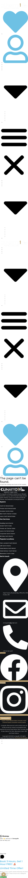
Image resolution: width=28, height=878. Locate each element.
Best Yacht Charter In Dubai (8, 514)
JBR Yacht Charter (5, 546)
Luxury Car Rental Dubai (13, 117)
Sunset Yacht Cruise (11, 113)
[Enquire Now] (3, 874)
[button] (14, 151)
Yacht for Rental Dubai (6, 506)
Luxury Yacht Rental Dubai (7, 516)
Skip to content (4, 1)
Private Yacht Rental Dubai (8, 508)
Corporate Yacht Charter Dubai (15, 118)
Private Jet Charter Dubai (13, 115)
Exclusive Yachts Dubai (6, 511)
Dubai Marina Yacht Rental (8, 548)
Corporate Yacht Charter (7, 534)
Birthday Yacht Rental (6, 536)
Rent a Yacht (6, 66)
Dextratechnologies (21, 738)
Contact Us (6, 122)
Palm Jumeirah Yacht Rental (8, 543)
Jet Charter (6, 68)
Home (4, 64)
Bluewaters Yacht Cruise (7, 553)
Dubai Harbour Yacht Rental (8, 551)
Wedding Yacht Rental (12, 111)
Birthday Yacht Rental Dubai (14, 120)
